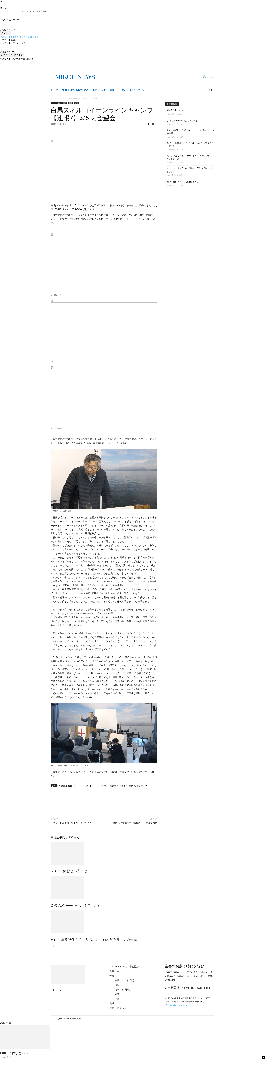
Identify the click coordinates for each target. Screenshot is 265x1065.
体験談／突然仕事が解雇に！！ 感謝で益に (135, 823)
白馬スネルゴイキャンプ (138, 786)
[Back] (1, 5)
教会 (70, 103)
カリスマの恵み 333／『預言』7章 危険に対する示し (190, 170)
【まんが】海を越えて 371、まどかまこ (71, 823)
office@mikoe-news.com (176, 1005)
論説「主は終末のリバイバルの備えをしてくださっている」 (190, 144)
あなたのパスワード (9, 29)
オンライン (102, 786)
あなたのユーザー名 (9, 19)
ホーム (53, 98)
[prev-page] (52, 946)
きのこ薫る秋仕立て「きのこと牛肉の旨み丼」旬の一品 (190, 132)
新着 (76, 103)
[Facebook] (208, 62)
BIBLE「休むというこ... (17, 1053)
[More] (68, 131)
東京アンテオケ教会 (117, 786)
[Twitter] (212, 62)
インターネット (89, 786)
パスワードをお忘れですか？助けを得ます (20, 36)
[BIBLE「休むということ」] (104, 853)
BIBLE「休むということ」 (71, 871)
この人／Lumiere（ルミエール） (76, 905)
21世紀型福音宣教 (65, 786)
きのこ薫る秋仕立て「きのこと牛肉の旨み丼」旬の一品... (95, 939)
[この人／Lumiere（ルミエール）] (104, 887)
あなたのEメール (8, 51)
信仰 (64, 103)
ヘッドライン (64, 98)
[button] (210, 90)
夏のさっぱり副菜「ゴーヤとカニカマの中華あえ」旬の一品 (189, 157)
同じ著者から (71, 837)
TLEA (78, 786)
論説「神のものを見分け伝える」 (183, 182)
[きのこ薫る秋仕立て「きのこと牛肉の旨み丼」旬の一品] (104, 921)
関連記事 (56, 837)
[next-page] (54, 946)
